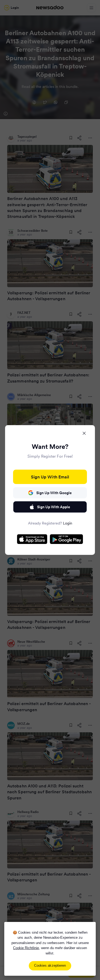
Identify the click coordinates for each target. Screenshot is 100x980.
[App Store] (32, 539)
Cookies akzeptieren (50, 965)
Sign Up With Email (50, 476)
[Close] (84, 433)
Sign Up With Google (54, 492)
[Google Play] (66, 539)
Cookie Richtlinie (26, 948)
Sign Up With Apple (53, 507)
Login (67, 523)
